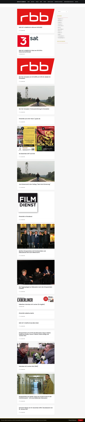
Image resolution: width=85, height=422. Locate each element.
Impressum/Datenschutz (69, 1)
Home (28, 1)
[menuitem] (28, 2)
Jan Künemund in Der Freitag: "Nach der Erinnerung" (34, 184)
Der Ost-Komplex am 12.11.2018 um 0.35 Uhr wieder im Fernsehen (34, 77)
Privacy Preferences (72, 420)
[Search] (62, 12)
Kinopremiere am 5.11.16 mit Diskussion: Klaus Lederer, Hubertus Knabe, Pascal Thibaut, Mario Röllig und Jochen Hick (35, 334)
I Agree (80, 420)
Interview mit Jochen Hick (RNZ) (28, 366)
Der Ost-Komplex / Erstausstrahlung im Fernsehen (34, 109)
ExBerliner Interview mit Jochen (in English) (32, 304)
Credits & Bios (50, 1)
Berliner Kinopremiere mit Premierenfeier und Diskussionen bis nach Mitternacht (32, 251)
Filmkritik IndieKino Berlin (26, 313)
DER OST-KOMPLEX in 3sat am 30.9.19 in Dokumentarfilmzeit (30, 51)
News (41, 1)
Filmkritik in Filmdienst (25, 216)
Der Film (32, 1)
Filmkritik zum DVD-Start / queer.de (29, 119)
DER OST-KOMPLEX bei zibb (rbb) (29, 323)
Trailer (37, 1)
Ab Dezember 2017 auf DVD (27, 153)
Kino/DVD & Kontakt (59, 1)
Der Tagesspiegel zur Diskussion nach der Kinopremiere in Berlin (35, 287)
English (76, 1)
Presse (45, 1)
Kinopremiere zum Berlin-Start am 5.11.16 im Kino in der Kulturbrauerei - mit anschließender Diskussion (35, 397)
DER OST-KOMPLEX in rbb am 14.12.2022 (30, 27)
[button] (36, 17)
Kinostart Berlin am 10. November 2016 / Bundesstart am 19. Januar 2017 (36, 408)
